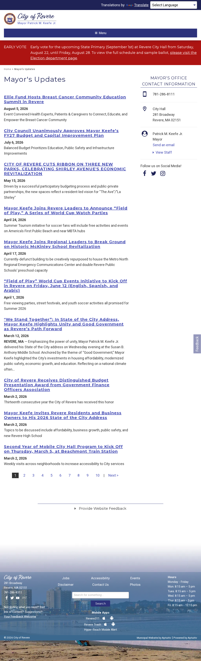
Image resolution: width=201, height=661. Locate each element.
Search (100, 603)
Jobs (65, 578)
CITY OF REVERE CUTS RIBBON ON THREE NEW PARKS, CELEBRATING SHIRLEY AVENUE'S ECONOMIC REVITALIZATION (65, 169)
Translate (141, 5)
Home (7, 69)
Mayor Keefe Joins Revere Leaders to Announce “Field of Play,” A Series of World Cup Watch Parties (65, 210)
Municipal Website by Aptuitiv (154, 637)
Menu (102, 33)
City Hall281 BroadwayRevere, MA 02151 (167, 114)
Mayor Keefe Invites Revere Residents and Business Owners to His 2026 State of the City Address (63, 415)
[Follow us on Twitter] (12, 598)
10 (98, 475)
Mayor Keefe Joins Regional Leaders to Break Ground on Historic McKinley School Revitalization (65, 244)
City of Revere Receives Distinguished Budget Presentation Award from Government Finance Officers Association (57, 385)
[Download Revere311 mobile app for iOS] (104, 618)
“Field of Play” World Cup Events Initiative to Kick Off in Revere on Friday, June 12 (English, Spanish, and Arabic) (65, 286)
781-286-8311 (13, 592)
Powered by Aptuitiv (185, 637)
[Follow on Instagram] (163, 175)
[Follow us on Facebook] (6, 598)
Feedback (197, 343)
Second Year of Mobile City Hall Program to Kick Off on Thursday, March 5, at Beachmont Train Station (63, 449)
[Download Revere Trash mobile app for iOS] (105, 624)
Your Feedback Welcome (20, 616)
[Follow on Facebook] (145, 175)
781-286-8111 (164, 94)
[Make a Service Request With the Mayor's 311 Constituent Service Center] (24, 598)
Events (135, 578)
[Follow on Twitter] (154, 175)
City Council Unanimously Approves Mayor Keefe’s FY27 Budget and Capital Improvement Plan (61, 133)
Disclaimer (66, 584)
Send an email (164, 145)
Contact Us (100, 584)
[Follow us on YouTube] (17, 598)
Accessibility (100, 578)
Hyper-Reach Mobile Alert (100, 629)
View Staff (164, 152)
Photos (135, 584)
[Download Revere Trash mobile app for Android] (113, 624)
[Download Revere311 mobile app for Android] (111, 618)
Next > (113, 475)
